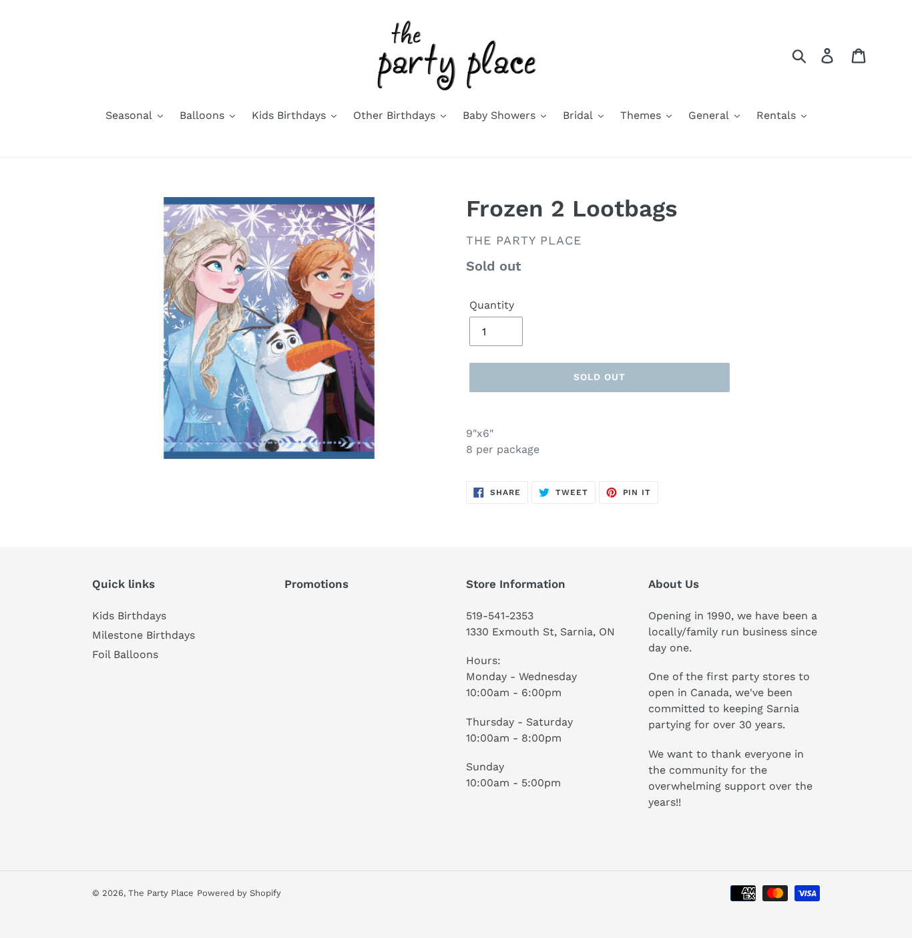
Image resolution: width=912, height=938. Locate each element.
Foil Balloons (125, 654)
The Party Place (161, 893)
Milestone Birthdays (143, 635)
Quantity (491, 305)
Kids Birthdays (129, 615)
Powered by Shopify (239, 893)
